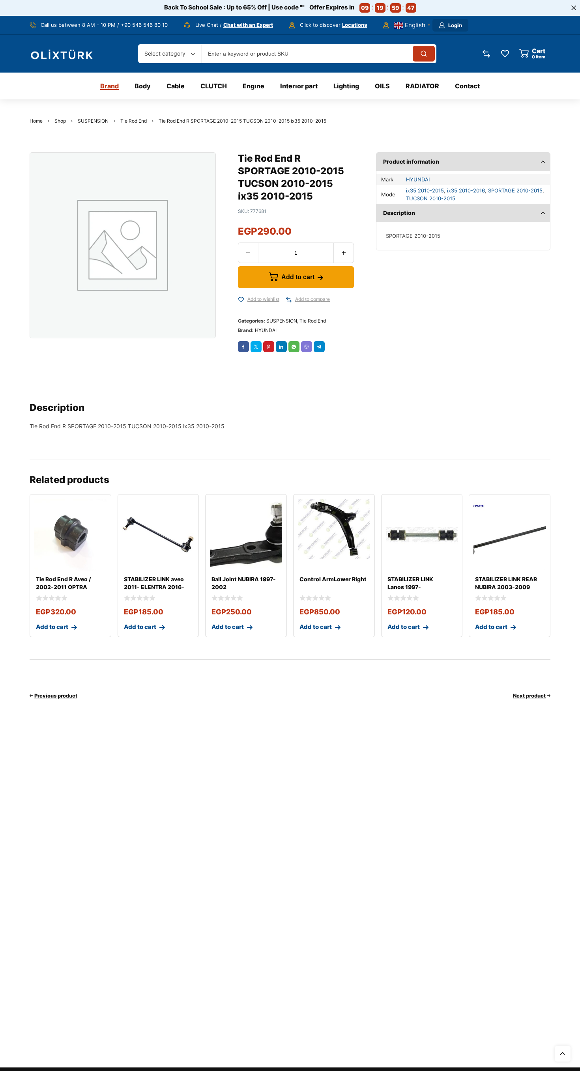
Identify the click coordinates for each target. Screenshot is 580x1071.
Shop (60, 121)
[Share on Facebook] (243, 346)
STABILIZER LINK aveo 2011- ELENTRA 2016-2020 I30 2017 (154, 587)
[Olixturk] (62, 54)
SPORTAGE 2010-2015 (515, 190)
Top (563, 1054)
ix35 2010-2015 (425, 190)
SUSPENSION (93, 121)
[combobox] (169, 53)
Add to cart (297, 277)
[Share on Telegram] (319, 346)
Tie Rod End (133, 121)
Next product (529, 695)
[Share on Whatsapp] (293, 346)
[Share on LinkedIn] (281, 346)
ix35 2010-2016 (466, 190)
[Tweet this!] (256, 346)
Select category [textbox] (164, 53)
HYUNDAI (266, 330)
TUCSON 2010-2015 (430, 198)
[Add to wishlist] (241, 300)
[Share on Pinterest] (268, 346)
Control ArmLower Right (333, 579)
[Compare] (289, 300)
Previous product (55, 695)
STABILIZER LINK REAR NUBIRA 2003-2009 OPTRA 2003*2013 (506, 587)
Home (36, 121)
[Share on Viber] (306, 346)
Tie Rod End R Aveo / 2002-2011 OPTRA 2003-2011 (63, 587)
